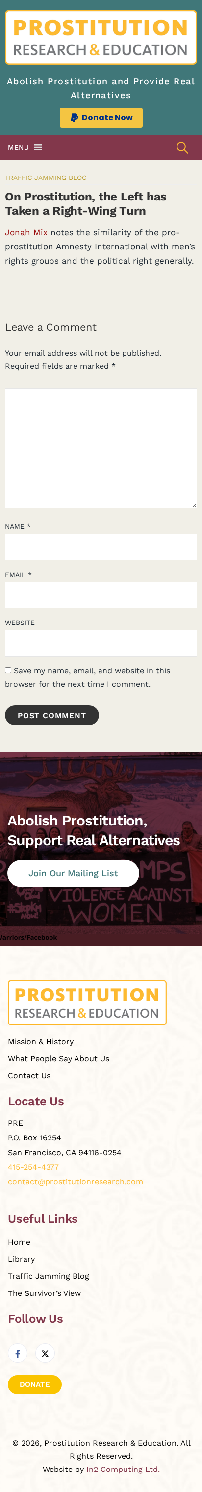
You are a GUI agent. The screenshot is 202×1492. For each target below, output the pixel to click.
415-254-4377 (33, 1167)
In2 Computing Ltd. (123, 1469)
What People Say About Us (58, 1058)
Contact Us (29, 1075)
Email (18, 575)
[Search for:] (182, 147)
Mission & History (41, 1041)
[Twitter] (45, 1353)
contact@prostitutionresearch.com (75, 1181)
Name (18, 526)
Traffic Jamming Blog (46, 177)
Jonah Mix (26, 232)
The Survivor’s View (44, 1293)
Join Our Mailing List (73, 873)
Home (19, 1242)
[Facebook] (17, 1353)
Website (20, 622)
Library (21, 1259)
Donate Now (107, 117)
